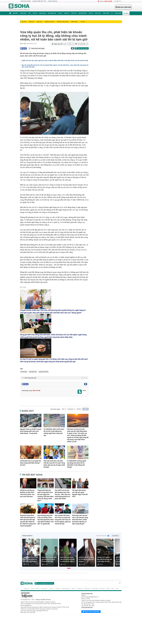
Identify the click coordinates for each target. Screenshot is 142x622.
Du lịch (24, 21)
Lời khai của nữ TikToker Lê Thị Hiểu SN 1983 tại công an (86, 559)
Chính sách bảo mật (87, 607)
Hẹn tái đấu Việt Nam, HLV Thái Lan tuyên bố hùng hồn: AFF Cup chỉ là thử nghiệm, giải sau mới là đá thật (63, 519)
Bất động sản (52, 13)
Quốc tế (66, 13)
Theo (54, 378)
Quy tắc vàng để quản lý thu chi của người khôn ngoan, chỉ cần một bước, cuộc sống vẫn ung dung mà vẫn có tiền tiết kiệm (55, 66)
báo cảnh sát (32, 371)
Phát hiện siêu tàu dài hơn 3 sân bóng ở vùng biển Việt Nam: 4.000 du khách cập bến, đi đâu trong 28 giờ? (80, 519)
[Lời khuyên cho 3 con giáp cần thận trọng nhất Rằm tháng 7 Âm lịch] (30, 452)
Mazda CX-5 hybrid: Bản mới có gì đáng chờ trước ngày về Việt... (104, 559)
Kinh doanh (42, 13)
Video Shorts (27, 536)
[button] (68, 568)
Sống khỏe (106, 13)
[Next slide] (117, 553)
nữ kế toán (24, 371)
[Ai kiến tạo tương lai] (122, 7)
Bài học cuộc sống (62, 21)
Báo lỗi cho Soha (83, 48)
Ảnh (113, 588)
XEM (85, 409)
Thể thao (73, 13)
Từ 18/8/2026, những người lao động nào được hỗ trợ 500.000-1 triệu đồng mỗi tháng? (76, 464)
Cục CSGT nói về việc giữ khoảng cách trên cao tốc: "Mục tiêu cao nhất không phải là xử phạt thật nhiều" (62, 494)
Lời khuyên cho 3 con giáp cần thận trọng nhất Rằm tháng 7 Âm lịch (30, 463)
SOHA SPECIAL (53, 1)
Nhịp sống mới (82, 13)
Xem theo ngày (55, 409)
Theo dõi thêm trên (101, 536)
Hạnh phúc (23, 13)
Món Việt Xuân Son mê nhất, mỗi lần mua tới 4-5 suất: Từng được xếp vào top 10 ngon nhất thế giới (54, 464)
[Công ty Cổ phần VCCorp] (46, 595)
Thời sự (35, 13)
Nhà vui (31, 21)
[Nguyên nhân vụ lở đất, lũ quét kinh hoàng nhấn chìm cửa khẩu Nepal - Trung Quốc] (30, 420)
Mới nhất (15, 13)
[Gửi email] (72, 48)
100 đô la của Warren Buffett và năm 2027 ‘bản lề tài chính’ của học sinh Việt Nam (27, 493)
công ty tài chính (43, 371)
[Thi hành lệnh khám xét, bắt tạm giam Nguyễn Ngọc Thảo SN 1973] (80, 483)
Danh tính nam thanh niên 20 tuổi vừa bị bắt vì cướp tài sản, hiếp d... (67, 559)
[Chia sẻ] (23, 48)
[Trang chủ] (19, 7)
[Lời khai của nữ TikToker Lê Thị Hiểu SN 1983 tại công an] (86, 553)
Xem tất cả (115, 536)
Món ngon (74, 21)
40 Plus (60, 13)
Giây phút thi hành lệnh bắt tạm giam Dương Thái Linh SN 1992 (49, 559)
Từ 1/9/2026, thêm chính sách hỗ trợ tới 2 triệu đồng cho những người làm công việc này (54, 432)
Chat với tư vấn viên (92, 611)
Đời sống (126, 13)
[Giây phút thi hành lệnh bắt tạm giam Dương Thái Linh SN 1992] (49, 553)
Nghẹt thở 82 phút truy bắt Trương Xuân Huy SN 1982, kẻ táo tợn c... (30, 559)
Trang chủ (26, 588)
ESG (29, 13)
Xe (112, 13)
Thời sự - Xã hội (35, 588)
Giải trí (91, 13)
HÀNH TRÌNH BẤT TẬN (40, 1)
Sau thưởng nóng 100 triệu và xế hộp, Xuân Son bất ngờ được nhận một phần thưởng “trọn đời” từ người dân (45, 519)
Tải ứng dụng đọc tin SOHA (45, 583)
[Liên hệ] (85, 384)
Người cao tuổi (49, 21)
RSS (117, 588)
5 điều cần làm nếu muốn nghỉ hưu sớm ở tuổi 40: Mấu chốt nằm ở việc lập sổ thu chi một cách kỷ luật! (55, 60)
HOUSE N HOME (26, 1)
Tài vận (83, 21)
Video (108, 588)
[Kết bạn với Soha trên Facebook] (80, 392)
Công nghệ (118, 13)
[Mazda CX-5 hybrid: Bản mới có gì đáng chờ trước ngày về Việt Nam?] (105, 553)
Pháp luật (98, 13)
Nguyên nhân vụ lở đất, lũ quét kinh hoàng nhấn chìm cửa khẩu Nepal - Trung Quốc (30, 431)
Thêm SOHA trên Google (37, 48)
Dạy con (39, 21)
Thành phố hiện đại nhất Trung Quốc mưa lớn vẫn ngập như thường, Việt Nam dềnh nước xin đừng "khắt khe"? (45, 495)
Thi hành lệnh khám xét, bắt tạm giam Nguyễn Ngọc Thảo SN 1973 (80, 493)
